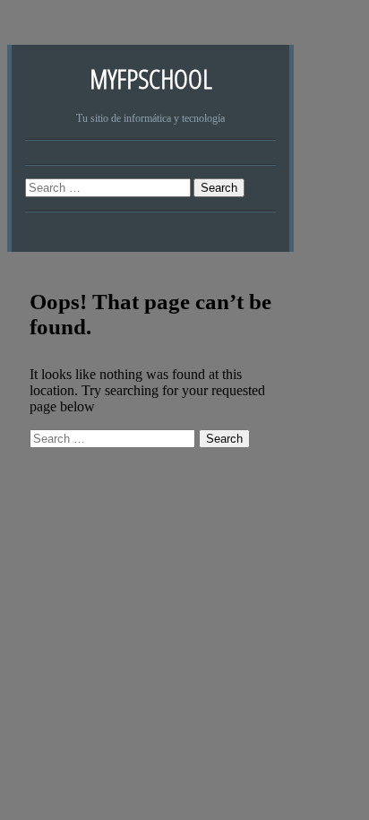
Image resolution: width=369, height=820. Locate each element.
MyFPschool (151, 78)
